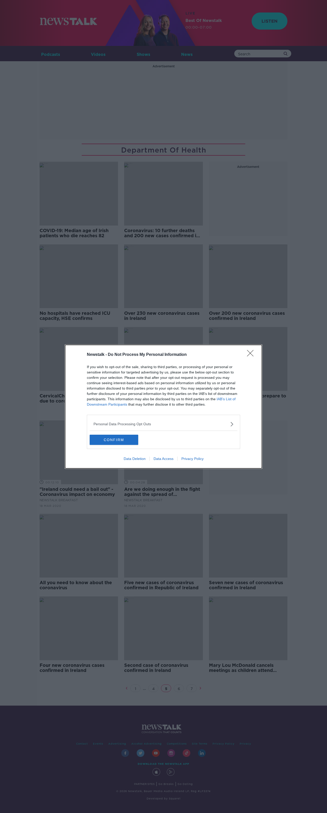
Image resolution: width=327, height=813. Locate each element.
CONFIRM (114, 440)
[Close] (252, 355)
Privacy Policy (192, 459)
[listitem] (163, 424)
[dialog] (163, 406)
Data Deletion (135, 459)
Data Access (163, 459)
